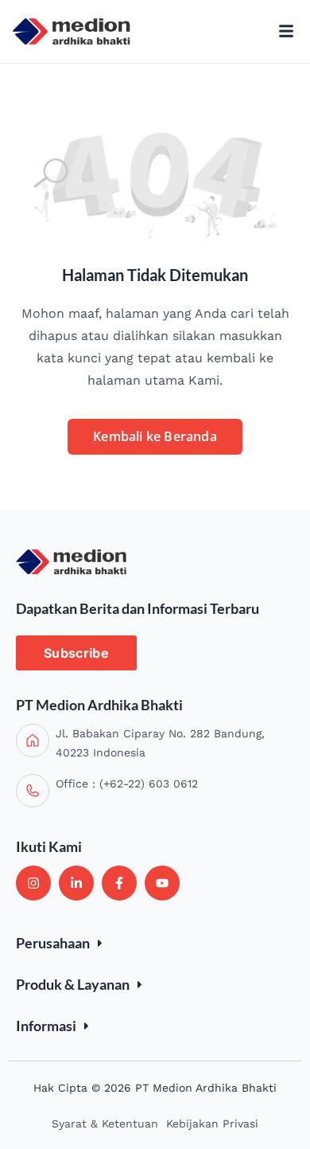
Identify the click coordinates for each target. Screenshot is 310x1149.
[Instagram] (33, 883)
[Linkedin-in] (76, 883)
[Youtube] (162, 883)
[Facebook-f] (119, 883)
